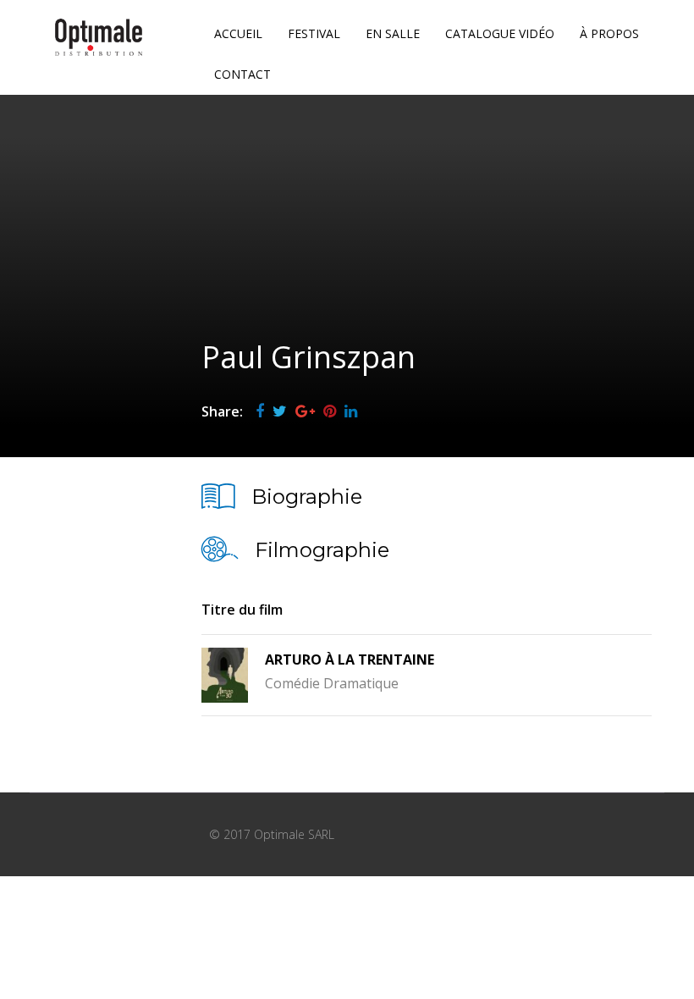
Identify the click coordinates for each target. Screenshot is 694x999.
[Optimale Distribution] (98, 37)
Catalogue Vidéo (499, 33)
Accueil (238, 33)
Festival (314, 33)
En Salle (393, 33)
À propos (609, 33)
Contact (242, 74)
